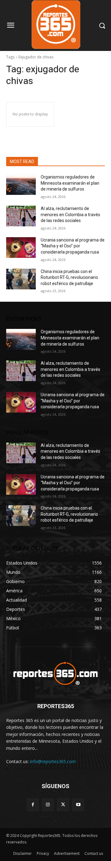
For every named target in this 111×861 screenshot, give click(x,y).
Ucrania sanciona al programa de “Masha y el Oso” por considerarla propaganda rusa (73, 245)
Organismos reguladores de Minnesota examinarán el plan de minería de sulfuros (70, 182)
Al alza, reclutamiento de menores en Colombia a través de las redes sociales (70, 214)
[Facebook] (33, 805)
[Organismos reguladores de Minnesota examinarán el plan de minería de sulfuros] (21, 184)
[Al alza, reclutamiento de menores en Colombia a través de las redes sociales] (21, 216)
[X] (63, 805)
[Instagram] (48, 805)
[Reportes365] (55, 673)
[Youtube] (78, 805)
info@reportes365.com (53, 761)
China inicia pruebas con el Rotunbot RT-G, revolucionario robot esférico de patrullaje (69, 277)
